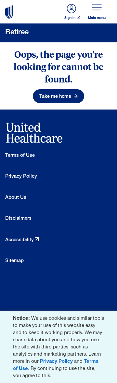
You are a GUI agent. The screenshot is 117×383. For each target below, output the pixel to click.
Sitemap (14, 260)
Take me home (55, 96)
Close (110, 317)
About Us (15, 197)
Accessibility (19, 239)
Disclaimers (18, 218)
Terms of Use (20, 155)
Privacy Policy (56, 361)
